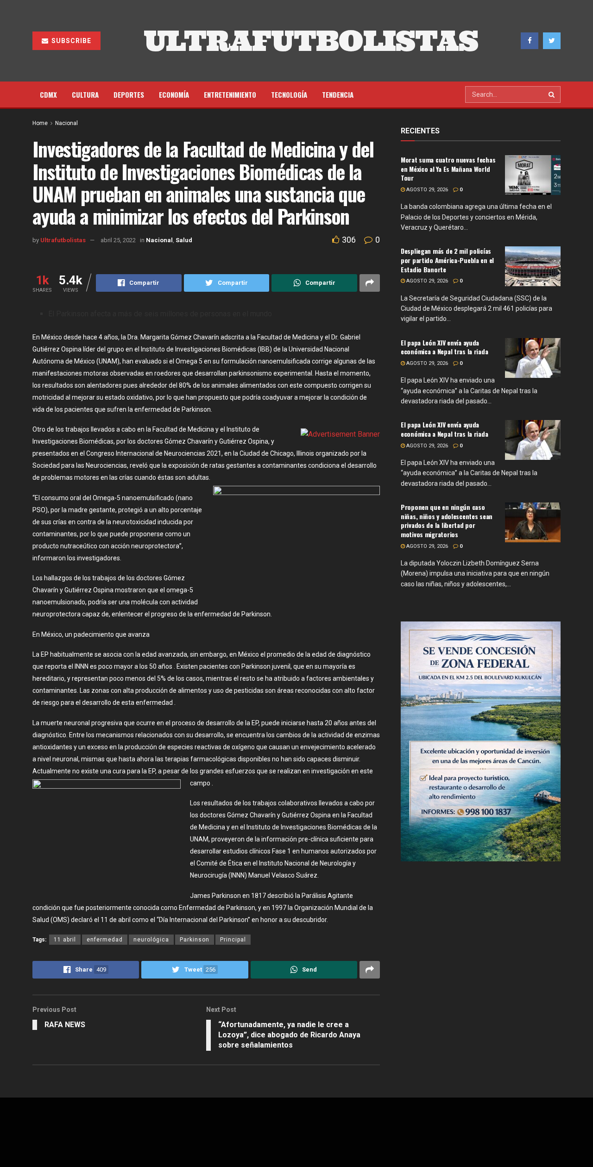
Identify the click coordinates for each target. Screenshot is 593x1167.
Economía (174, 94)
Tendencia (337, 94)
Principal (233, 939)
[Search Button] (552, 94)
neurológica (151, 939)
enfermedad (105, 939)
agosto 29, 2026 (426, 190)
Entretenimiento (230, 94)
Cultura (85, 94)
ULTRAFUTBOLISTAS (311, 41)
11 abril (65, 939)
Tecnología (289, 94)
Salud (184, 240)
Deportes (129, 94)
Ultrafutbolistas (63, 240)
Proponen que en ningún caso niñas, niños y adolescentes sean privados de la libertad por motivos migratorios (446, 520)
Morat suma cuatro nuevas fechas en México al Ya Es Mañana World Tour (448, 168)
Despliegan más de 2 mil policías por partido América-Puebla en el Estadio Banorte (447, 260)
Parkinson (194, 939)
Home (40, 123)
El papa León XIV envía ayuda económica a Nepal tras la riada (444, 347)
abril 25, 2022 (118, 240)
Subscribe (70, 40)
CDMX (48, 94)
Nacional (66, 123)
